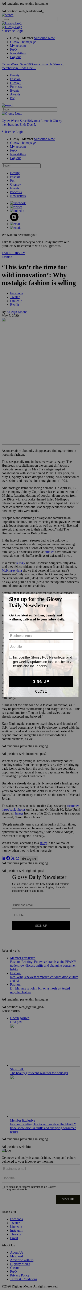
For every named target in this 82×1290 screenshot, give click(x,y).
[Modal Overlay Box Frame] (40, 645)
